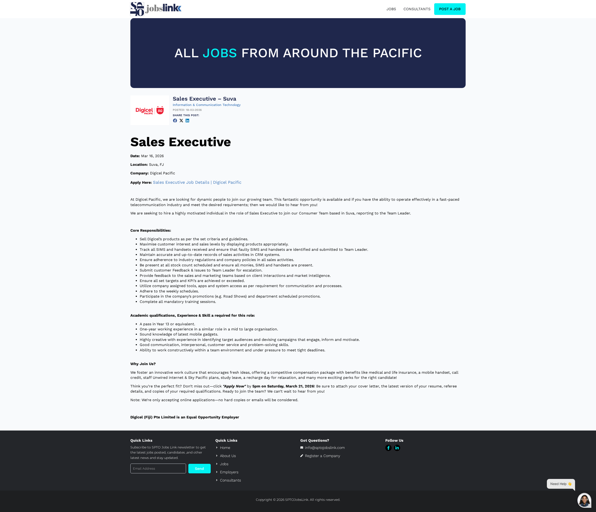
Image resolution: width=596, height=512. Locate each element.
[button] (175, 120)
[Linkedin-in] (397, 448)
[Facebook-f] (388, 448)
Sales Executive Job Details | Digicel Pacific (197, 182)
